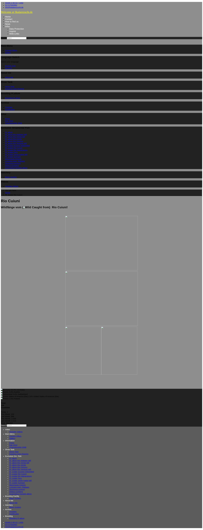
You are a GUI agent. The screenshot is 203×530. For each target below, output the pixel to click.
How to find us (12, 21)
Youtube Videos (11, 186)
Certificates (10, 109)
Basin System (11, 177)
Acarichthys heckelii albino (16, 168)
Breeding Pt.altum (12, 98)
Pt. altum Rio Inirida (13, 139)
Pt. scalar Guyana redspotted (17, 146)
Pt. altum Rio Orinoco (14, 141)
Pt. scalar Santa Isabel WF (16, 155)
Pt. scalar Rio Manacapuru (16, 150)
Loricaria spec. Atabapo (15, 161)
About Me (9, 77)
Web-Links (14, 34)
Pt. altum (9, 132)
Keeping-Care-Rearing (14, 89)
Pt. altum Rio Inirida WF (15, 137)
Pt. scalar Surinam (13, 157)
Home (8, 17)
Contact (8, 19)
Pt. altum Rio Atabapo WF (16, 135)
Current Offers (11, 50)
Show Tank (9, 87)
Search (4, 38)
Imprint (12, 31)
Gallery (8, 53)
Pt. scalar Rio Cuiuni (13, 148)
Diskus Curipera (12, 166)
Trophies (8, 107)
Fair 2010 (9, 121)
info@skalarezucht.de (14, 7)
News (7, 24)
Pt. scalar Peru (11, 152)
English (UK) (10, 66)
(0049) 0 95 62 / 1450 (14, 3)
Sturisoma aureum (13, 163)
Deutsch (8, 68)
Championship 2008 (13, 123)
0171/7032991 (11, 5)
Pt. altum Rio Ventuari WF (16, 143)
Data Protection (16, 29)
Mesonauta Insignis (13, 159)
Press (7, 119)
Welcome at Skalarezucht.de (17, 12)
